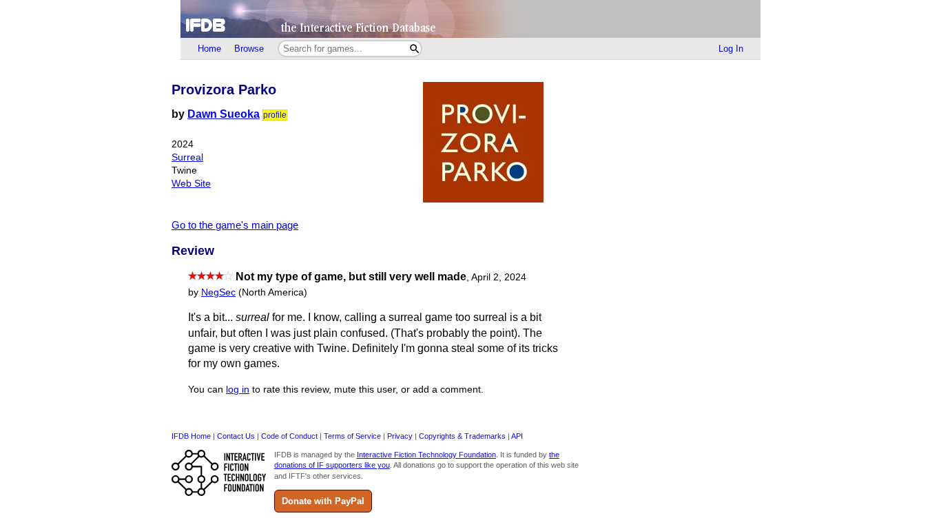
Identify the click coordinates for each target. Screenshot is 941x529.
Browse (249, 48)
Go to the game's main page (235, 225)
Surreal (187, 157)
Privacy (400, 436)
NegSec (218, 292)
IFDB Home (191, 436)
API (517, 436)
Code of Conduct (289, 436)
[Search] (414, 48)
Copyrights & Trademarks (462, 436)
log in (237, 389)
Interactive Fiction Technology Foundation (426, 454)
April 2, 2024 (498, 277)
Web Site (191, 183)
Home (209, 48)
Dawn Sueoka (223, 114)
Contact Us (236, 436)
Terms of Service (352, 436)
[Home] (470, 19)
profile (275, 115)
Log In (730, 48)
